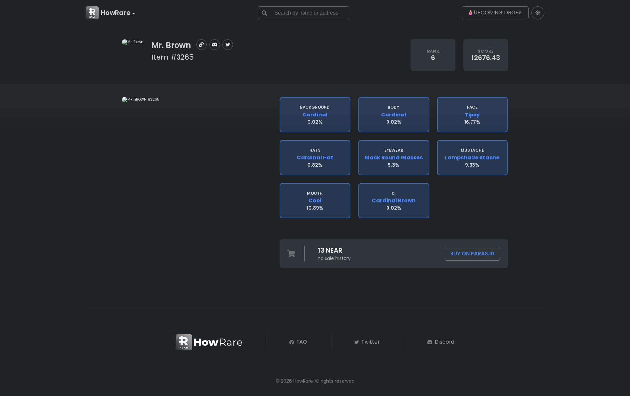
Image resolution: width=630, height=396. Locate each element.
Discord (443, 341)
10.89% (315, 200)
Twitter (370, 341)
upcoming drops (498, 12)
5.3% (394, 157)
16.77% (472, 114)
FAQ (301, 341)
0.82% (315, 157)
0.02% (315, 114)
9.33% (472, 157)
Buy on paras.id (472, 253)
